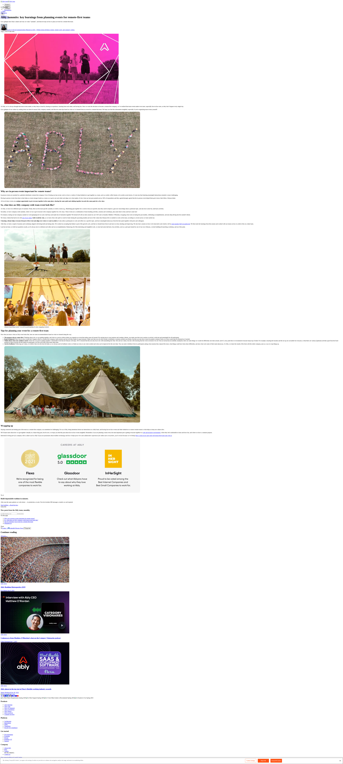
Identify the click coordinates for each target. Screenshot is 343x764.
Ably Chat (7, 706)
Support (6, 741)
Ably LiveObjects (9, 709)
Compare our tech (9, 714)
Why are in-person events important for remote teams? (19, 518)
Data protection (5, 757)
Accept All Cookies (276, 760)
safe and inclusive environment (151, 432)
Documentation (8, 734)
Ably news (4, 13)
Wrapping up (8, 523)
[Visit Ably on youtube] (17, 696)
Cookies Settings (250, 760)
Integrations (7, 723)
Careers (6, 751)
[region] (171, 761)
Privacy (11, 757)
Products (7, 4)
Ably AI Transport (9, 708)
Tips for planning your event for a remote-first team (18, 522)
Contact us (7, 754)
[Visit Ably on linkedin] (6, 696)
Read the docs (14, 505)
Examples (7, 736)
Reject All (263, 760)
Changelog (7, 726)
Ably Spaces (7, 711)
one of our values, (27, 218)
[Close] (340, 761)
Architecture (7, 721)
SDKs (6, 724)
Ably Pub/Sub (8, 705)
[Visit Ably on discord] (13, 696)
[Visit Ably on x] (2, 696)
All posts (4, 536)
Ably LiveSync (8, 713)
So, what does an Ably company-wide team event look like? (21, 520)
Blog (3, 11)
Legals (15, 757)
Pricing (6, 738)
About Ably (7, 748)
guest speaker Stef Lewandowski (180, 224)
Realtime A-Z (8, 739)
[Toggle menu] (2, 13)
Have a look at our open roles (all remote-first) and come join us (154, 435)
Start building (5, 505)
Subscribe (20, 513)
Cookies (19, 757)
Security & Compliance (11, 728)
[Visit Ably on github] (9, 696)
